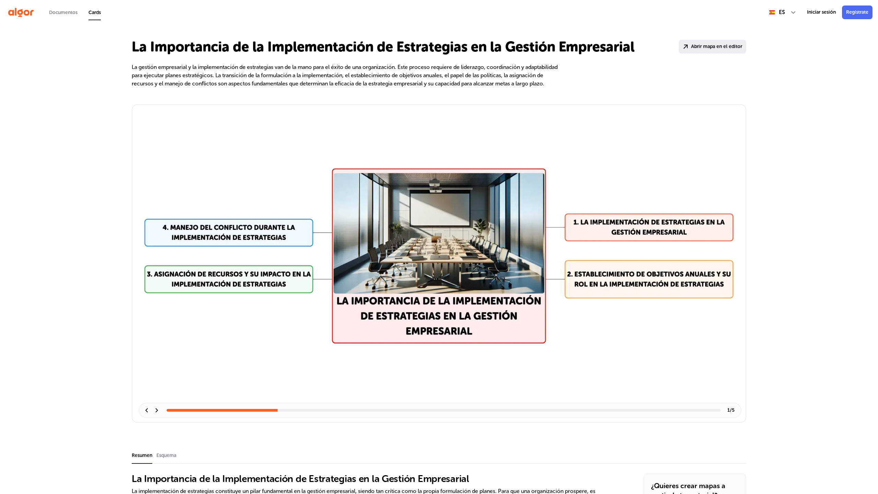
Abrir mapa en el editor (716, 46)
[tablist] (75, 12)
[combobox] (782, 12)
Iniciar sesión (821, 12)
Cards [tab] (94, 12)
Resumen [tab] (142, 455)
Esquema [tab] (166, 455)
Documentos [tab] (63, 12)
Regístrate (857, 12)
